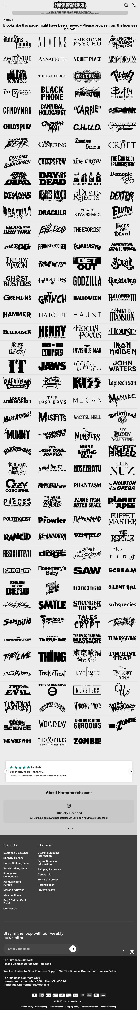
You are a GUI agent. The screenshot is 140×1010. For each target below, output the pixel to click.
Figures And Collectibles (10, 875)
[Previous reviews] (6, 771)
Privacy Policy (46, 890)
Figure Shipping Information (47, 863)
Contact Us (10, 908)
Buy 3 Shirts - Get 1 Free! (14, 902)
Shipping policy (72, 1007)
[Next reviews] (131, 771)
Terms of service (56, 1007)
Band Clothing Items (15, 868)
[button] (69, 771)
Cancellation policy (108, 1007)
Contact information (89, 1007)
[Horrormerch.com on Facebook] (123, 952)
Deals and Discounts (15, 852)
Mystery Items (12, 895)
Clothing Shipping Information (48, 854)
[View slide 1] (65, 829)
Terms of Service (48, 879)
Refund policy (46, 884)
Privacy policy (41, 1007)
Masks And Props (13, 890)
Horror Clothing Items (16, 863)
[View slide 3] (73, 829)
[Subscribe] (72, 948)
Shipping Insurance (49, 869)
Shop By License (13, 858)
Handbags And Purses (12, 883)
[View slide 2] (69, 829)
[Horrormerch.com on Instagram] (132, 952)
